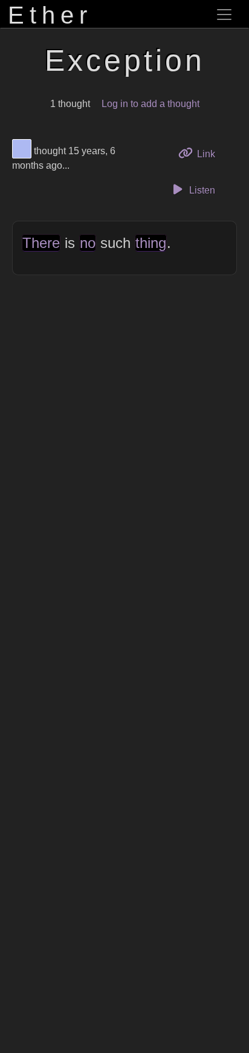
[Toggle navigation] (224, 14)
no (87, 243)
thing (150, 243)
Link (210, 153)
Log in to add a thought (150, 104)
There (41, 243)
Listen (201, 190)
